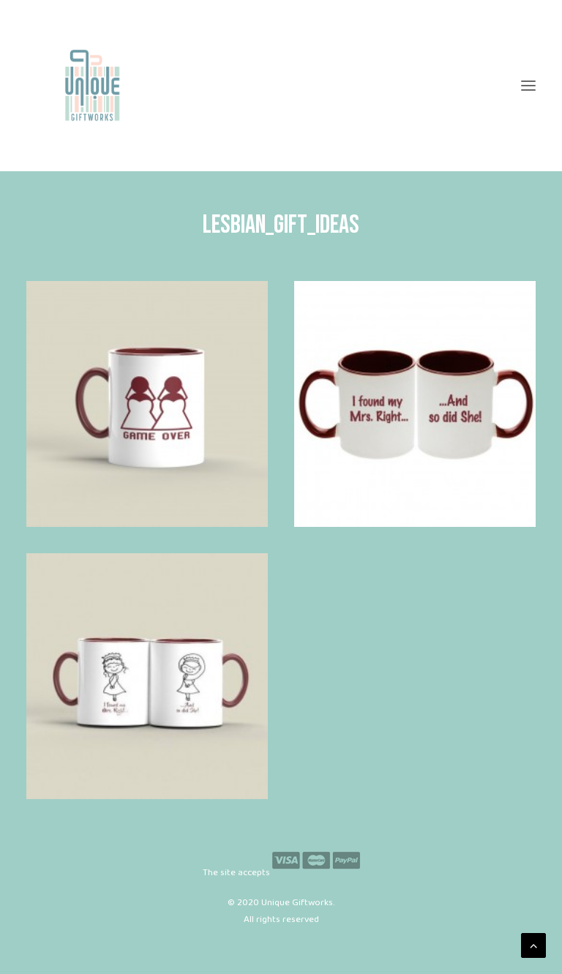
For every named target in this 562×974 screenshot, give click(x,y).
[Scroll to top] (533, 945)
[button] (528, 85)
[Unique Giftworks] (281, 85)
